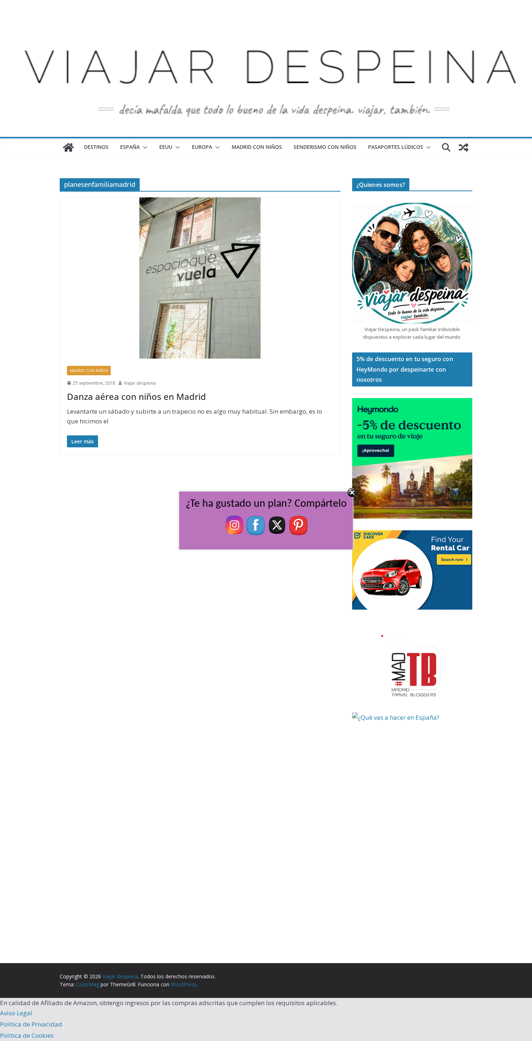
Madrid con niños (257, 146)
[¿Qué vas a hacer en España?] (406, 717)
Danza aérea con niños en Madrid (136, 396)
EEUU (165, 146)
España (130, 146)
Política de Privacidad (31, 1024)
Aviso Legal (16, 1013)
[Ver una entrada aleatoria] (463, 147)
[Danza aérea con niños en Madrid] (200, 278)
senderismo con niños (325, 146)
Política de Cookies (27, 1035)
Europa (202, 146)
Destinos (96, 146)
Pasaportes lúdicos (395, 146)
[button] (144, 147)
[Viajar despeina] (266, 22)
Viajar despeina (140, 383)
